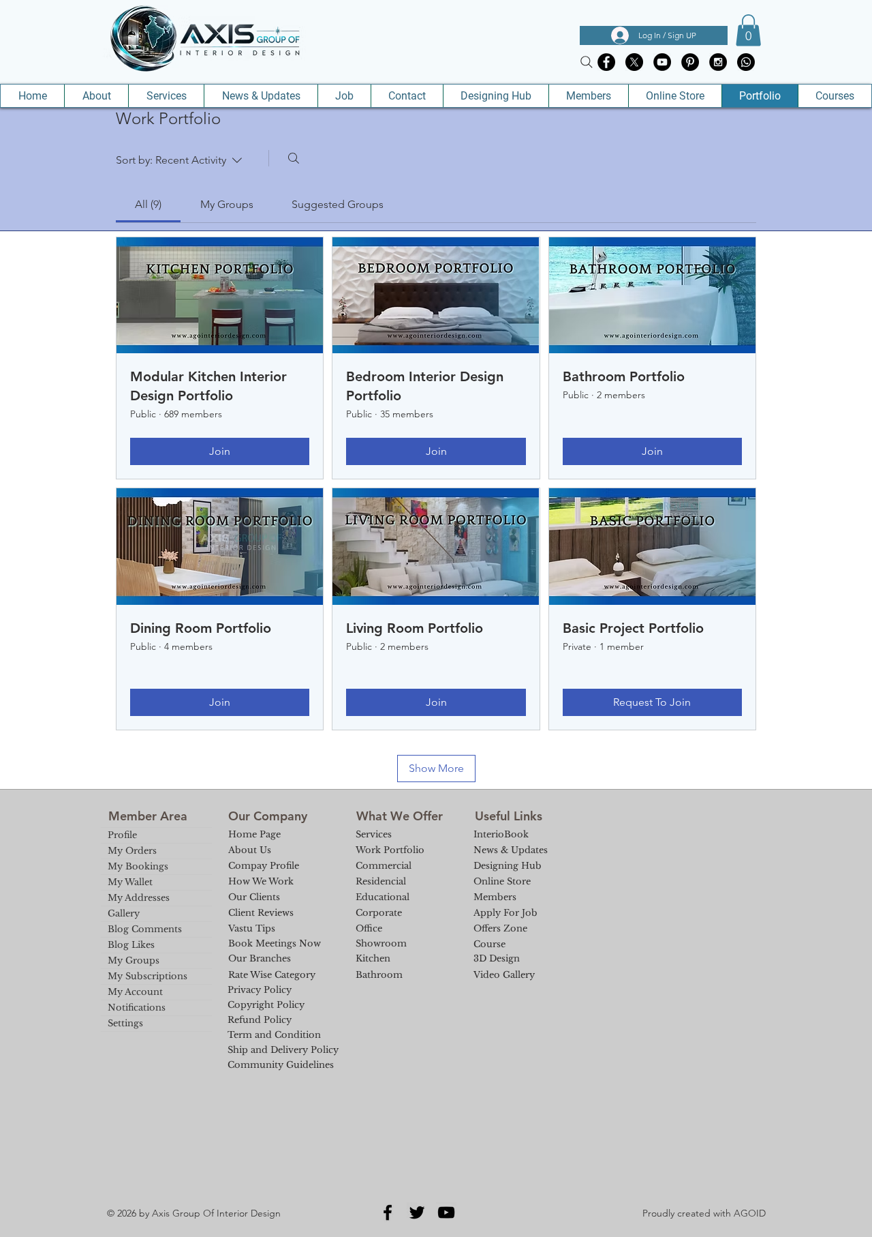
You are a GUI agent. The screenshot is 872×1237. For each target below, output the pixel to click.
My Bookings (138, 866)
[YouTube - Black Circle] (662, 62)
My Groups (133, 960)
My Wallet (130, 882)
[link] (148, 204)
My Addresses (139, 898)
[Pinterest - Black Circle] (690, 62)
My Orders (132, 850)
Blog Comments (145, 929)
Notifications (137, 1007)
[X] (634, 62)
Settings (125, 1023)
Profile (122, 835)
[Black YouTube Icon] (446, 1212)
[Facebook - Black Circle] (606, 62)
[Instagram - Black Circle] (718, 62)
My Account (135, 992)
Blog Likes (131, 945)
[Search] (586, 62)
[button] (748, 30)
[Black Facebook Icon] (387, 1212)
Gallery (124, 913)
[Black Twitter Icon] (417, 1212)
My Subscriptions (147, 976)
